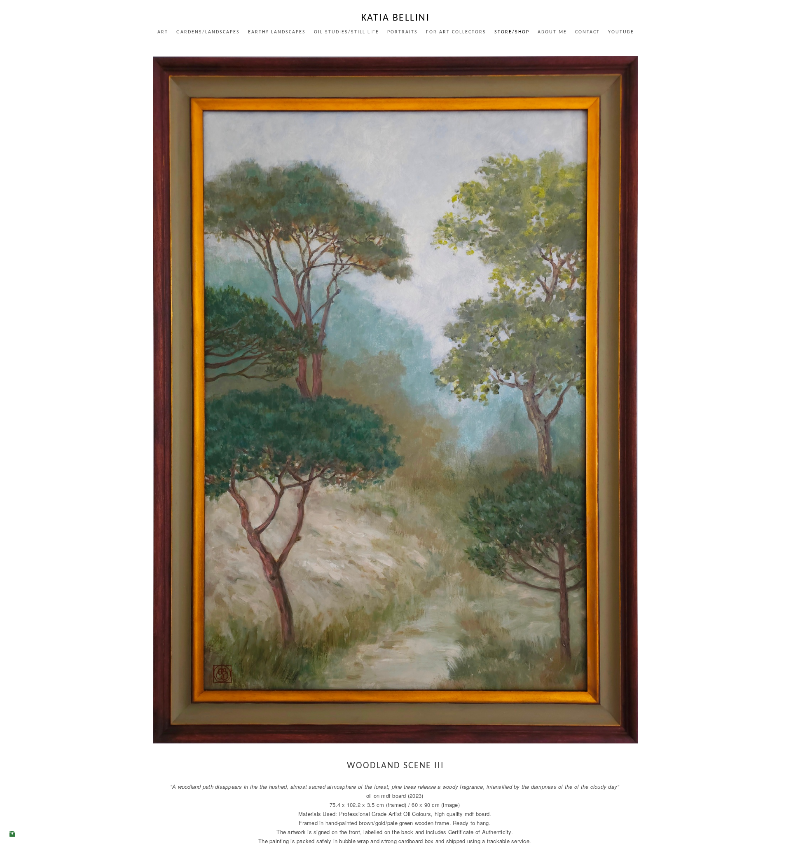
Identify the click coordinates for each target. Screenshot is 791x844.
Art (162, 32)
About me (552, 32)
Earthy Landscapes (277, 32)
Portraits (402, 32)
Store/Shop (511, 32)
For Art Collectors (456, 32)
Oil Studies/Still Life (346, 32)
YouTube (621, 32)
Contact (587, 32)
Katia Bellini (395, 18)
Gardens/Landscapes (208, 32)
